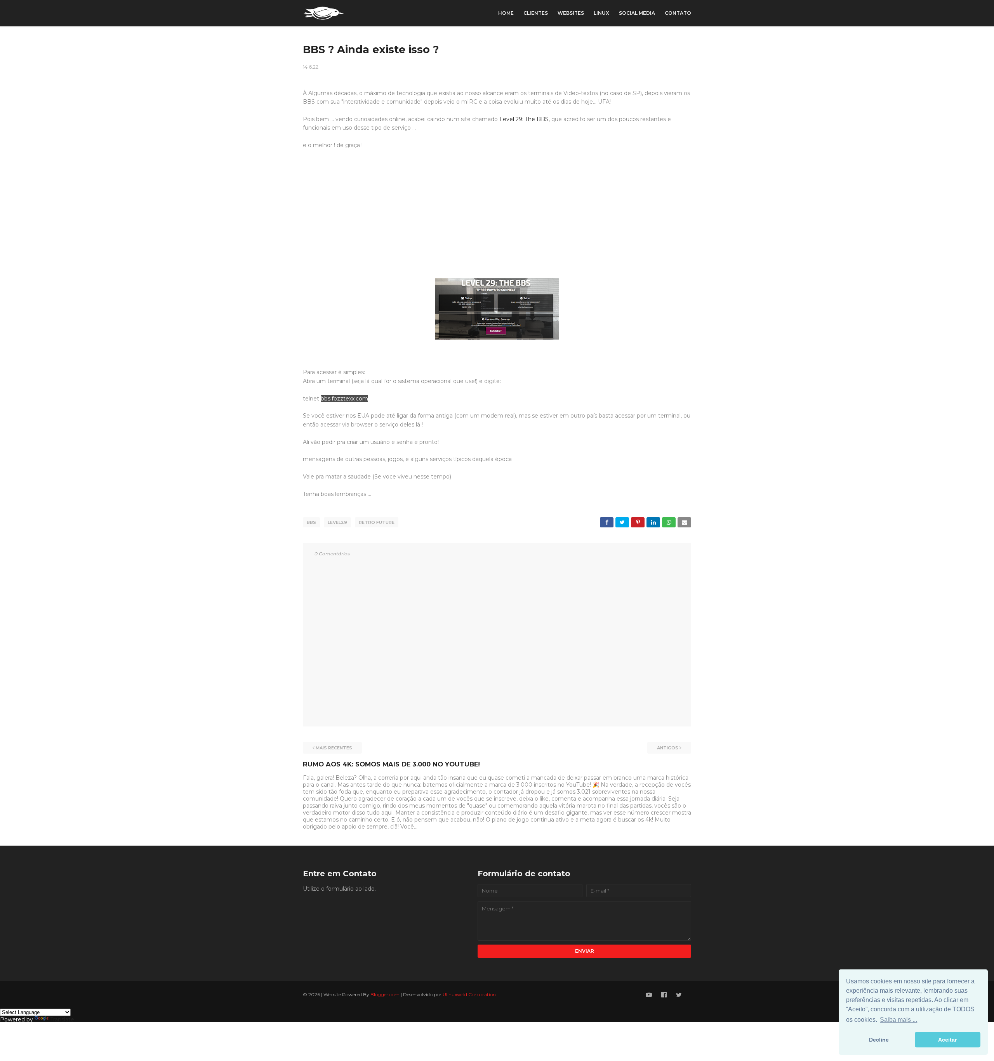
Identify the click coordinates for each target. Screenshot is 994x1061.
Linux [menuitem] (601, 13)
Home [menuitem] (506, 13)
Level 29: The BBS (524, 119)
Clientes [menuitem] (535, 13)
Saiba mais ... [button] (898, 1019)
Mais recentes (334, 748)
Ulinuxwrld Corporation (469, 994)
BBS (311, 522)
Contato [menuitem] (678, 13)
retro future (376, 522)
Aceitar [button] (947, 1040)
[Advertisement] (497, 218)
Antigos (667, 748)
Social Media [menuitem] (637, 13)
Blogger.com (385, 994)
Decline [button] (879, 1040)
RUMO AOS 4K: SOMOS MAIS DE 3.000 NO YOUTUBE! (391, 764)
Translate (62, 1019)
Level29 (337, 522)
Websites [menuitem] (571, 13)
